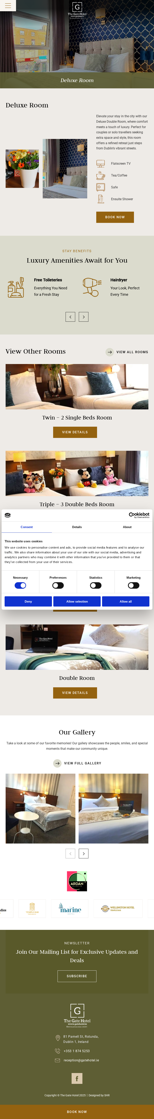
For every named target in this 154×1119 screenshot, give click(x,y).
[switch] (58, 585)
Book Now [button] (77, 1112)
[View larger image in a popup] (40, 809)
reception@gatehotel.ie (81, 1060)
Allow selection (77, 601)
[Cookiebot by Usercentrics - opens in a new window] (131, 515)
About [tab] (127, 526)
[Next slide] (83, 317)
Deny (28, 601)
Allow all (126, 601)
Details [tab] (77, 526)
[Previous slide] (70, 317)
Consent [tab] (27, 526)
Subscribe (77, 976)
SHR (107, 1095)
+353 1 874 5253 (77, 1051)
